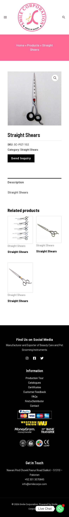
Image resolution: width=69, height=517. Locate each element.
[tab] (34, 182)
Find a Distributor (34, 401)
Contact (34, 405)
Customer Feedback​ (34, 392)
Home (20, 45)
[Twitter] (42, 358)
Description (16, 182)
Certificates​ (34, 387)
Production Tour (35, 378)
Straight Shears (29, 149)
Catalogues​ (34, 382)
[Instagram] (27, 358)
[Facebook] (34, 358)
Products (33, 45)
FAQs (35, 396)
